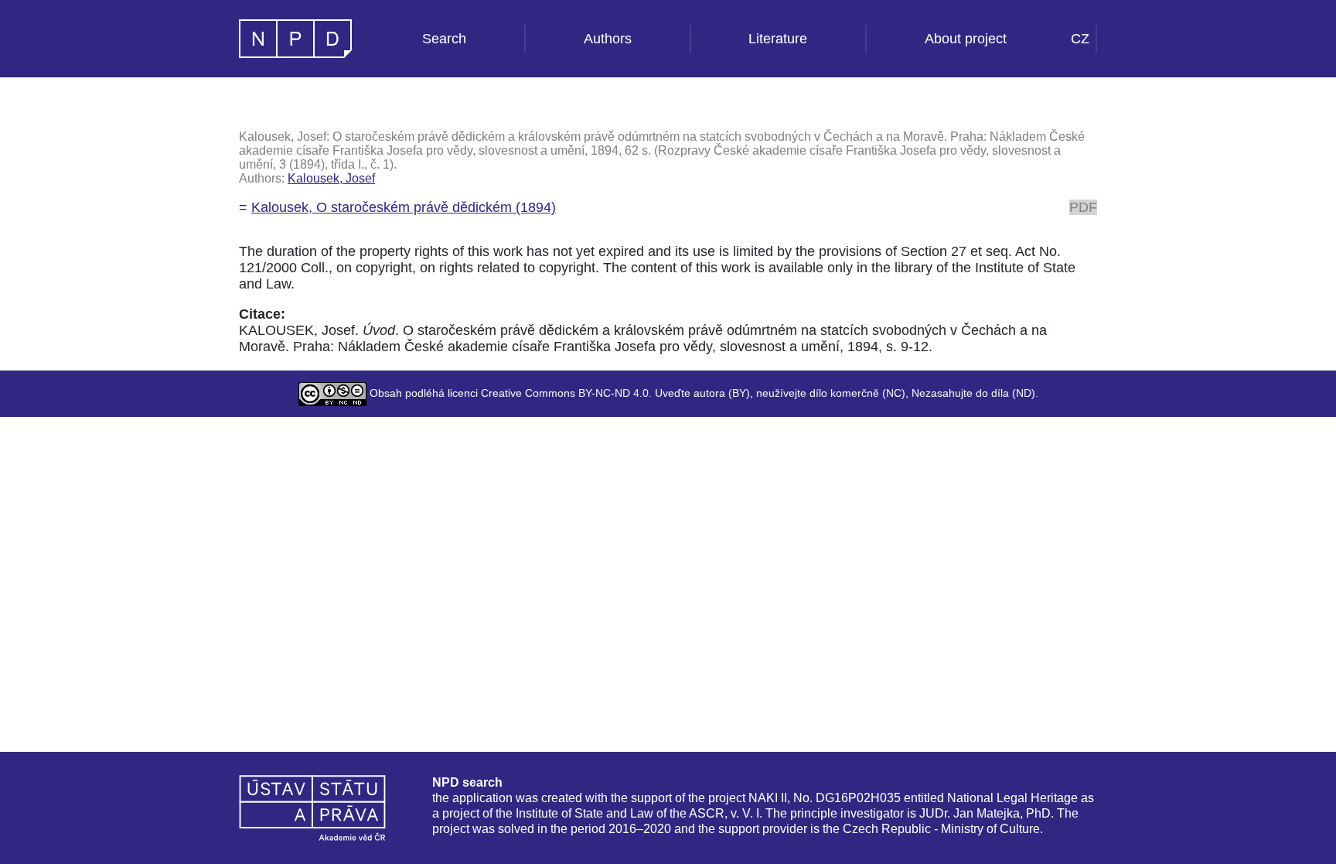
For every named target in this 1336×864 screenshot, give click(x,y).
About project (966, 38)
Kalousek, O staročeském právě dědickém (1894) (403, 207)
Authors (608, 38)
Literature (777, 38)
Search (444, 38)
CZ (1080, 38)
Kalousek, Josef (331, 178)
